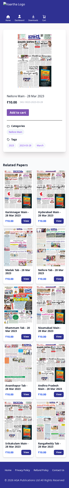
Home (8, 470)
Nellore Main (15, 132)
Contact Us (58, 470)
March (40, 145)
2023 (11, 145)
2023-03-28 (25, 145)
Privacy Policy (22, 470)
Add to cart (18, 113)
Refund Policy (41, 470)
